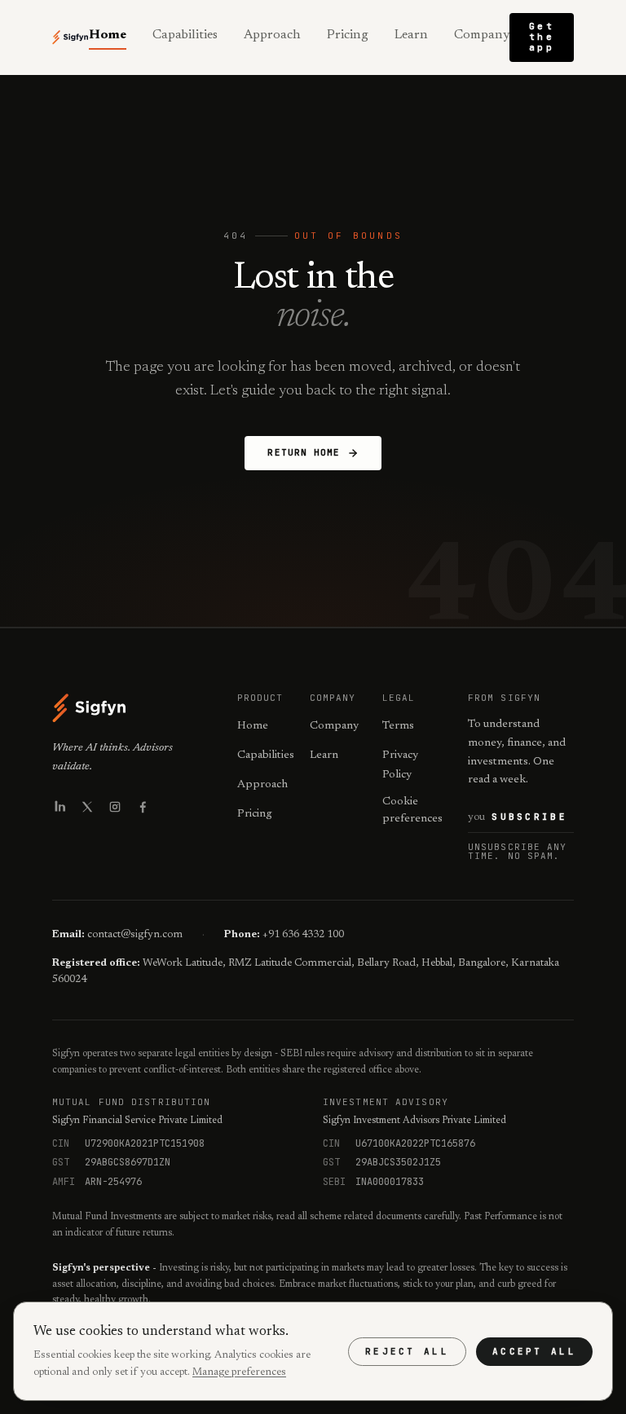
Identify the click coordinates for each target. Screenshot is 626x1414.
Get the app (541, 36)
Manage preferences (239, 1372)
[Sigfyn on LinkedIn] (59, 807)
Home (107, 35)
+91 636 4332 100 (303, 934)
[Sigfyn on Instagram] (115, 807)
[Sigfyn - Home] (70, 37)
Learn (411, 35)
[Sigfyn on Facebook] (142, 807)
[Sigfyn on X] (87, 807)
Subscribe (529, 816)
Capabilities (185, 35)
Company (481, 35)
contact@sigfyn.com (135, 934)
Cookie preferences (412, 810)
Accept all (534, 1351)
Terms (398, 726)
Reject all (407, 1351)
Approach (272, 35)
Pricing (347, 35)
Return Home (303, 452)
